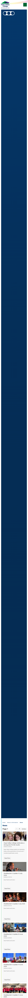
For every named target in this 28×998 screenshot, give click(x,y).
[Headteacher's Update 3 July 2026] (14, 897)
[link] (16, 829)
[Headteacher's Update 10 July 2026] (14, 866)
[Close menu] (25, 4)
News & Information (12, 822)
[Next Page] (19, 829)
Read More (7, 858)
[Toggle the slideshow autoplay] (12, 13)
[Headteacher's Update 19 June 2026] (14, 958)
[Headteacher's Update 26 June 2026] (14, 927)
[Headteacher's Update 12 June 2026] (14, 988)
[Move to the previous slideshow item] (4, 13)
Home (4, 822)
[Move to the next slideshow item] (8, 13)
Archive (24, 829)
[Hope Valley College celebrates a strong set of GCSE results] (14, 836)
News (21, 822)
